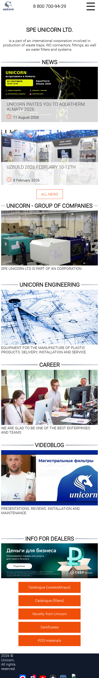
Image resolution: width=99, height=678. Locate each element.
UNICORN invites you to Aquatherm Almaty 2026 (46, 107)
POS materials (49, 640)
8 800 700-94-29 (49, 6)
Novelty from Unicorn (49, 614)
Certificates (50, 627)
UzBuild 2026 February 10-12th (41, 167)
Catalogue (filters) (49, 600)
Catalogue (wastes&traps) (49, 587)
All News (49, 194)
